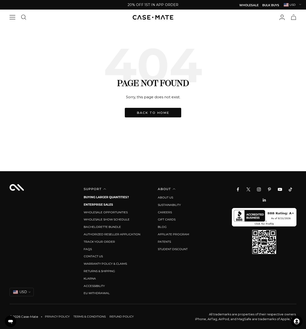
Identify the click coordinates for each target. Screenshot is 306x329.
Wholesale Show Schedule (107, 219)
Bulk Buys (270, 5)
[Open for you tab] (296, 321)
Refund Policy (121, 316)
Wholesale (249, 5)
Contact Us (93, 256)
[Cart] (293, 17)
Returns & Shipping (99, 271)
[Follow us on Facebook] (238, 189)
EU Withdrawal (97, 293)
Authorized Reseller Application (112, 234)
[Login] (282, 17)
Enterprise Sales (98, 204)
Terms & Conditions (89, 316)
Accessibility (94, 286)
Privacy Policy (57, 316)
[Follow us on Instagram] (259, 189)
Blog (162, 227)
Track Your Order (99, 241)
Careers (165, 212)
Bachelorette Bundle (102, 227)
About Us (165, 197)
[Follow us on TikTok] (290, 189)
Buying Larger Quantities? (106, 197)
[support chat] (10, 321)
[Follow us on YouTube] (280, 189)
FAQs (88, 249)
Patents (164, 241)
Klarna (90, 278)
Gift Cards (166, 219)
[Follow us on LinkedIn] (264, 200)
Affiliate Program (173, 234)
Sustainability (169, 205)
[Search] (25, 17)
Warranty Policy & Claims (105, 263)
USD (293, 4)
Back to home (153, 113)
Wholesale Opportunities (106, 212)
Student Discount (173, 249)
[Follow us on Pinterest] (269, 189)
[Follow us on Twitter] (248, 189)
